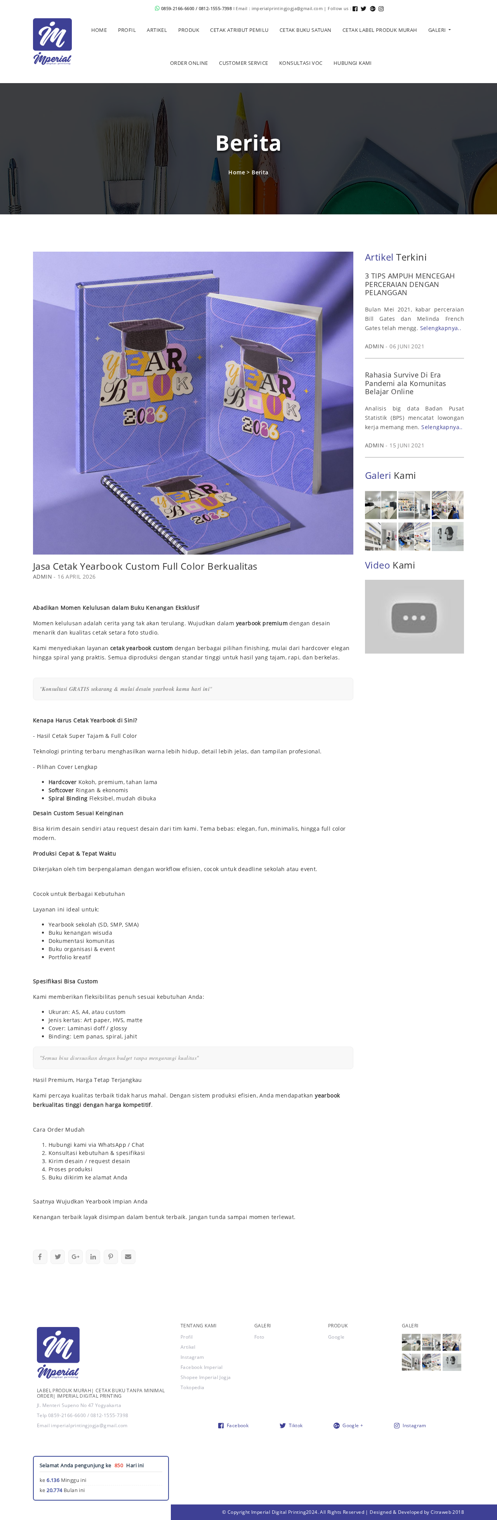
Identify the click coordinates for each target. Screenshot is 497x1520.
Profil (187, 1337)
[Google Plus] (374, 8)
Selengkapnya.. (441, 328)
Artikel (188, 1347)
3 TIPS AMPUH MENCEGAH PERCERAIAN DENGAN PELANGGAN (410, 284)
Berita (260, 172)
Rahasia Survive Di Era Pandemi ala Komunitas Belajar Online (405, 383)
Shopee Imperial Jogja (206, 1377)
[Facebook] (357, 8)
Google (336, 1337)
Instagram (192, 1357)
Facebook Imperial (202, 1367)
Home (236, 172)
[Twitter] (365, 8)
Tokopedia (193, 1387)
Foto (259, 1337)
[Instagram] (383, 8)
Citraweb (441, 1512)
